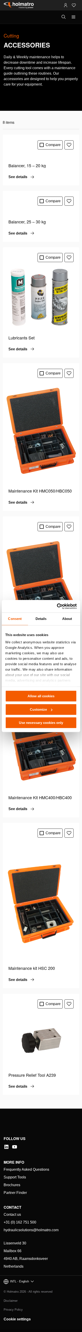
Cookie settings (17, 1319)
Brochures (12, 1185)
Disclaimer (11, 1300)
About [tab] (67, 619)
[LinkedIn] (6, 1146)
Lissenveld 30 (15, 1243)
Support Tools (15, 1177)
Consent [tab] (15, 619)
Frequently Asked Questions (26, 1169)
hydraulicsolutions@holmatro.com (31, 1230)
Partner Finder (15, 1193)
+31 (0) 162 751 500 (20, 1222)
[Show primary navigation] (73, 17)
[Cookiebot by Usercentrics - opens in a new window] (58, 606)
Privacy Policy (13, 1309)
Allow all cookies (41, 696)
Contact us (12, 1214)
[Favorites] (74, 5)
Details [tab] (41, 619)
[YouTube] (14, 1146)
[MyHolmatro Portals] (65, 5)
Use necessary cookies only (41, 723)
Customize (38, 709)
